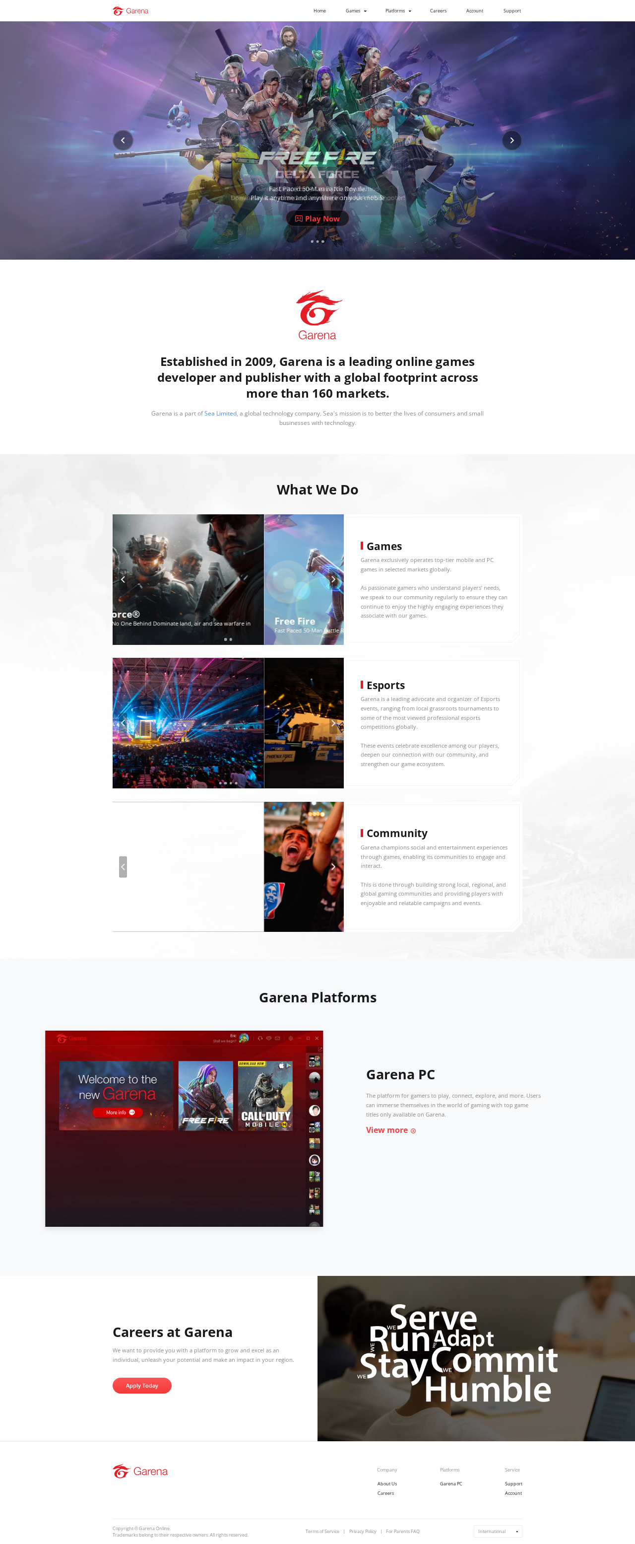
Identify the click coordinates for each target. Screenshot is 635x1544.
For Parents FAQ (403, 1531)
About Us (387, 1483)
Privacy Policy (363, 1531)
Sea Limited (220, 413)
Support (512, 10)
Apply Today (142, 1385)
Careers (438, 10)
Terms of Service (322, 1531)
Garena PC (451, 1483)
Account (474, 10)
